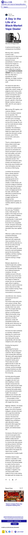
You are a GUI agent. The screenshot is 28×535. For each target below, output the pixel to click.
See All (21, 488)
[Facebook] (9, 531)
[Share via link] (16, 479)
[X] (6, 531)
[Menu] (25, 1)
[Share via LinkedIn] (12, 479)
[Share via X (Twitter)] (9, 479)
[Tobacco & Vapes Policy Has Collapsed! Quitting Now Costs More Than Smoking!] (14, 496)
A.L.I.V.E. (8, 2)
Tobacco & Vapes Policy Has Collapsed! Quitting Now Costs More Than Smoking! (14, 504)
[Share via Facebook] (6, 479)
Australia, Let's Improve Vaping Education (13, 4)
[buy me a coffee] (3, 531)
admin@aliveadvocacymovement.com (13, 517)
